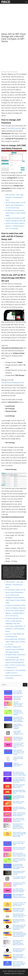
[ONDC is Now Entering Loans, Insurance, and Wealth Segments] (7, 814)
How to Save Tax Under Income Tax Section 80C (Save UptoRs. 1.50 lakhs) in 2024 (19, 834)
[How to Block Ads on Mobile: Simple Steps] (8, 759)
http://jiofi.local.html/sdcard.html (11, 382)
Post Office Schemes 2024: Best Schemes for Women (19, 809)
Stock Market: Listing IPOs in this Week (18, 802)
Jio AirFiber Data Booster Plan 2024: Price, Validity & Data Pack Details (18, 719)
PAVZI (5, 2)
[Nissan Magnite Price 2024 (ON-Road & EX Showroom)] (7, 797)
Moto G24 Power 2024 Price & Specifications (18, 698)
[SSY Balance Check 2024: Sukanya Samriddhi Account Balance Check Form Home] (7, 825)
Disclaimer (8, 973)
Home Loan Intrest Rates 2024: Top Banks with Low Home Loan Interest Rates (19, 964)
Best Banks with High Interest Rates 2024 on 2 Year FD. (19, 921)
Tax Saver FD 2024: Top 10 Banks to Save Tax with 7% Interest (19, 904)
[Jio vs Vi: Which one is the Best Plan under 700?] (8, 692)
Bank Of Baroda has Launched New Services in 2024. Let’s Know (19, 915)
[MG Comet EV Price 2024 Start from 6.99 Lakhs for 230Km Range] (7, 774)
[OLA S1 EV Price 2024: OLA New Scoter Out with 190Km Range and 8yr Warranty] (7, 779)
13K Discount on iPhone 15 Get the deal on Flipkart (18, 738)
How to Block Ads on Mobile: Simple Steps (18, 758)
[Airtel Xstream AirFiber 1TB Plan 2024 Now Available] (8, 726)
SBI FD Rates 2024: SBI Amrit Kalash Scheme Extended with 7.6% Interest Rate (19, 927)
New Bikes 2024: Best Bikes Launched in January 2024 (19, 786)
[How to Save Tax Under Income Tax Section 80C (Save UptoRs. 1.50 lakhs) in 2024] (7, 834)
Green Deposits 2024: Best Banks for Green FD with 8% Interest (19, 910)
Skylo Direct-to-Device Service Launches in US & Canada (18, 712)
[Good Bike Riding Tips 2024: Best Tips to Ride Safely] (7, 792)
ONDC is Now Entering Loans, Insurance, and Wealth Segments (19, 814)
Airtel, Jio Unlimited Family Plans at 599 (17, 764)
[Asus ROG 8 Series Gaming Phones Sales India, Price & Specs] (8, 744)
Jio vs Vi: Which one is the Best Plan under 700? (17, 692)
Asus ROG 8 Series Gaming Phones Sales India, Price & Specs (18, 745)
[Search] (25, 684)
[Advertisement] (14, 18)
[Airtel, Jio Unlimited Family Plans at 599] (8, 764)
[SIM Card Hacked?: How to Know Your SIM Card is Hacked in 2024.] (8, 703)
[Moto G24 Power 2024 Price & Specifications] (8, 698)
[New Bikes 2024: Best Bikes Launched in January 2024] (7, 786)
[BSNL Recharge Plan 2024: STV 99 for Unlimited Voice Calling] (8, 751)
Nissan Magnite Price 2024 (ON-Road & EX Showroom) (18, 797)
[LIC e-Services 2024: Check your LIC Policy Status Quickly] (7, 820)
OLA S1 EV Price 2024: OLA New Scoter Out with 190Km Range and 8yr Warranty (19, 780)
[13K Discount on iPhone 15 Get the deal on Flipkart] (8, 739)
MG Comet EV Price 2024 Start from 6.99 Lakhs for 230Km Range (19, 774)
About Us (14, 973)
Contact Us (21, 973)
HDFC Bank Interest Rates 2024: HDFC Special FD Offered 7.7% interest (19, 957)
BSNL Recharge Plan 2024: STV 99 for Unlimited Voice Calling (18, 752)
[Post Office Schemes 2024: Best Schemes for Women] (7, 809)
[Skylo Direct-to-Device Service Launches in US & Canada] (8, 712)
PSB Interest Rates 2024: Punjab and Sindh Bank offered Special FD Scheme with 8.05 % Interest (14, 934)
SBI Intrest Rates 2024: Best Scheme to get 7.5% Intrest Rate (19, 950)
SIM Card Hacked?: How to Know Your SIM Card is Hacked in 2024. (13, 704)
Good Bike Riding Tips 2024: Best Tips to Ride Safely (19, 792)
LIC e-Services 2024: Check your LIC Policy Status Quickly (18, 820)
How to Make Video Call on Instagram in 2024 (18, 732)
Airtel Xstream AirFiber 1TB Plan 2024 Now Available (18, 726)
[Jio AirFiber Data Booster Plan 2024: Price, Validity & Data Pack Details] (8, 719)
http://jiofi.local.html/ (14, 128)
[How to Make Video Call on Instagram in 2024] (8, 733)
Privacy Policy (21, 971)
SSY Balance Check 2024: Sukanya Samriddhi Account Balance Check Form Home (13, 826)
